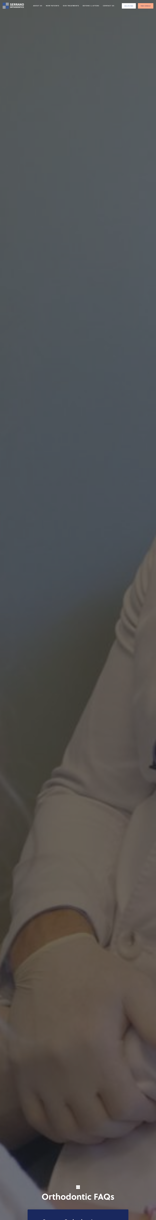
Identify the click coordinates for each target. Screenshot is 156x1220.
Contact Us (108, 6)
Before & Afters (91, 6)
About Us (37, 6)
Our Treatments (71, 6)
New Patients (52, 6)
